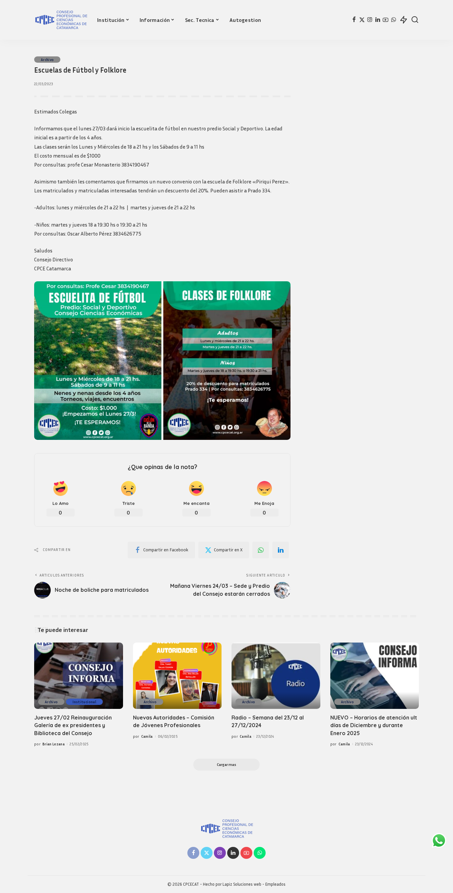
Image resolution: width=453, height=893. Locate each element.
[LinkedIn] (377, 20)
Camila (147, 736)
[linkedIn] (280, 550)
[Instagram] (370, 20)
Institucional (84, 702)
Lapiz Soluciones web (242, 884)
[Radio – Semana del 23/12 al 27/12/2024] (275, 676)
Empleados (275, 884)
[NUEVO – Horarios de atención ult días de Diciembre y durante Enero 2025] (374, 676)
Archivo (47, 59)
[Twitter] (362, 20)
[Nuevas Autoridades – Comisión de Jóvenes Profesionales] (177, 676)
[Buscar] (415, 20)
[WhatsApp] (393, 20)
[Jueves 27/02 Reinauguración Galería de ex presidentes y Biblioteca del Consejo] (78, 676)
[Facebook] (354, 20)
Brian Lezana (53, 744)
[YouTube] (385, 20)
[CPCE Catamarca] (60, 20)
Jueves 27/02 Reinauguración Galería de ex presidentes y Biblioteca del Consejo (73, 725)
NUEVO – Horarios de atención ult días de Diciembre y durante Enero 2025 (373, 725)
